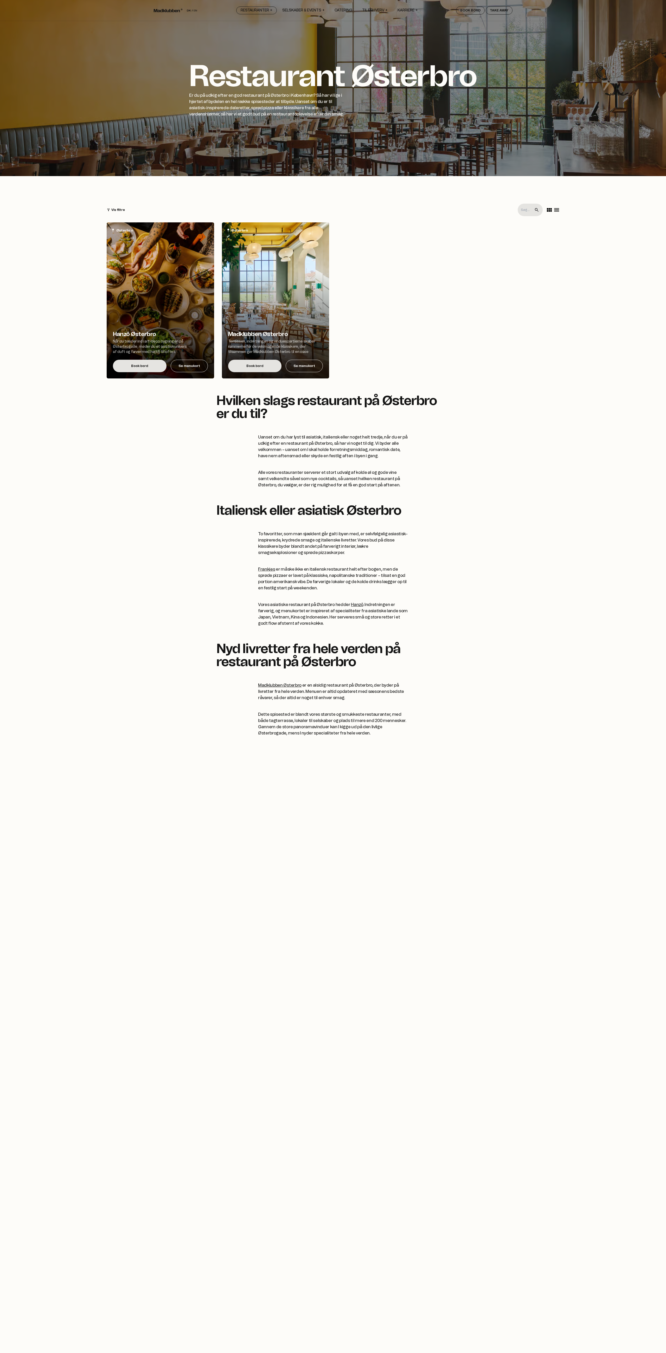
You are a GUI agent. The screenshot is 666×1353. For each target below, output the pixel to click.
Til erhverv (373, 10)
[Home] (168, 10)
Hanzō (357, 604)
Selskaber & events (301, 10)
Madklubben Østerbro (280, 685)
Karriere (406, 10)
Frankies (266, 569)
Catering (343, 10)
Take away (499, 10)
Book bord (470, 10)
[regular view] (549, 210)
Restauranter (255, 10)
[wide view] (556, 210)
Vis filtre (118, 210)
